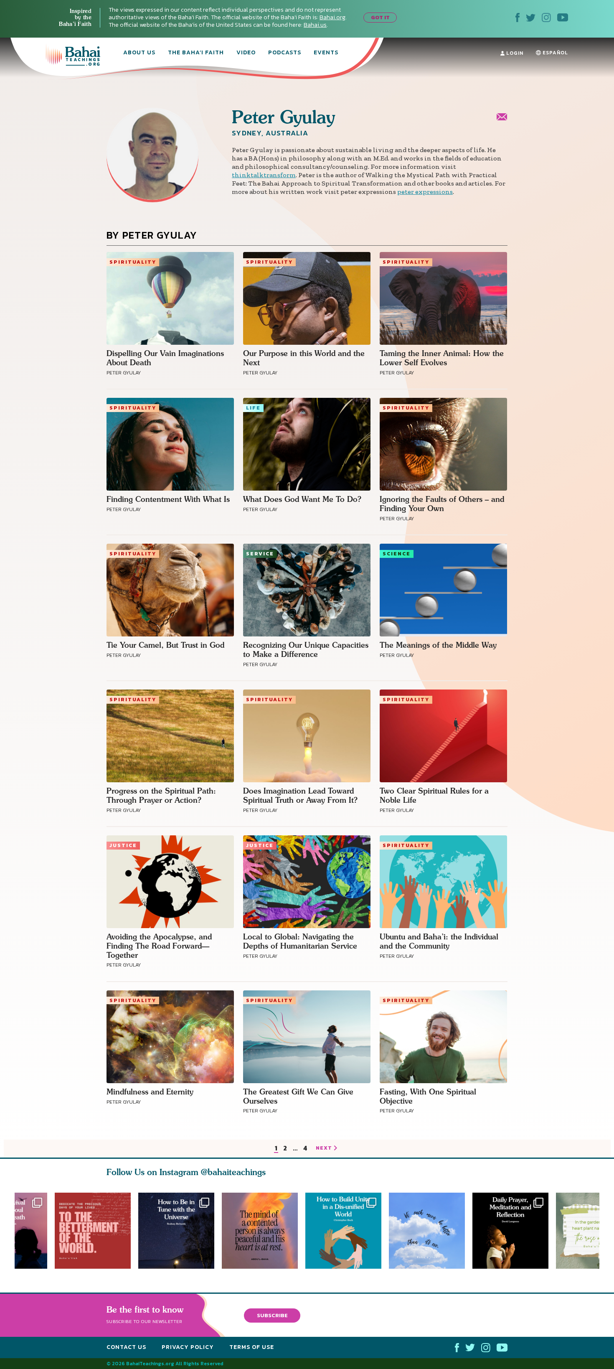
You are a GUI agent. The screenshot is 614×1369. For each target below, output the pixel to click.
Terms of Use (251, 1347)
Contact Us (126, 1347)
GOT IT (380, 17)
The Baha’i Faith (196, 53)
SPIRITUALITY (132, 262)
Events (326, 53)
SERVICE (260, 553)
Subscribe (272, 1315)
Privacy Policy (188, 1347)
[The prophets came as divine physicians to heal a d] (347, 1231)
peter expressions (425, 192)
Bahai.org (332, 17)
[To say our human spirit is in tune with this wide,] (176, 1231)
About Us (139, 53)
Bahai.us (315, 24)
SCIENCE (397, 553)
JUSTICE (123, 845)
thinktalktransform (264, 175)
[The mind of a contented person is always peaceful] (263, 1231)
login (514, 53)
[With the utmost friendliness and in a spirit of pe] (93, 1231)
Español (554, 53)
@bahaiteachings (233, 1172)
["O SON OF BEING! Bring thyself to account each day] (514, 1231)
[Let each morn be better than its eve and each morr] (430, 1231)
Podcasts (284, 53)
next (324, 1148)
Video (246, 53)
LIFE (253, 408)
